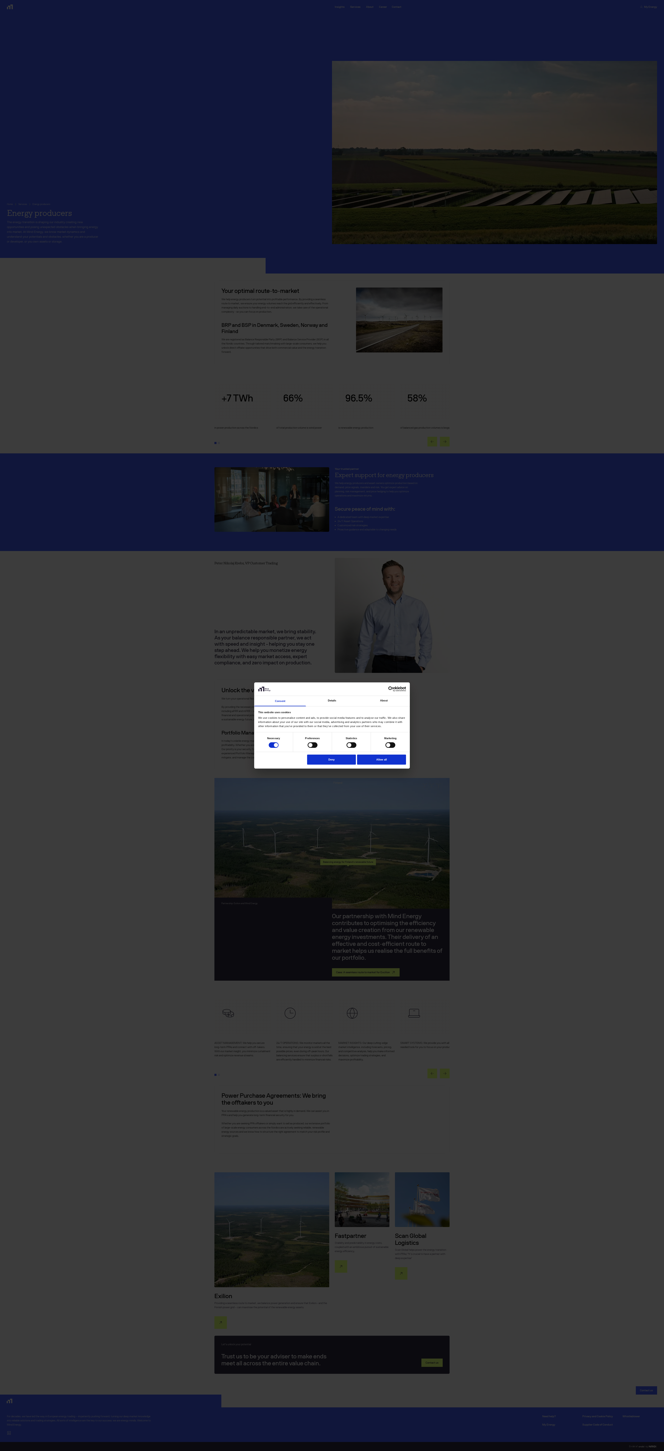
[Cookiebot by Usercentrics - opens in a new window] (391, 689)
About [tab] (384, 700)
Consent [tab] (280, 701)
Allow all (381, 759)
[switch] (312, 745)
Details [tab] (332, 700)
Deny (331, 759)
